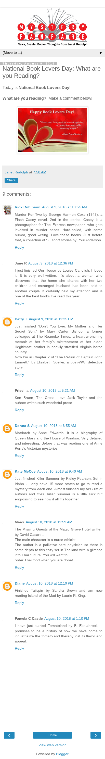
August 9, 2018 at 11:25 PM (51, 319)
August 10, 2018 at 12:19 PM (49, 583)
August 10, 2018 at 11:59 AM (49, 522)
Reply (19, 247)
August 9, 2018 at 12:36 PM (50, 263)
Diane (20, 583)
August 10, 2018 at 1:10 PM (66, 618)
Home (52, 735)
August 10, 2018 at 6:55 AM (53, 426)
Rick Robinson (28, 207)
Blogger (62, 754)
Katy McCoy (25, 471)
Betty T (21, 319)
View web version (52, 745)
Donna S (22, 426)
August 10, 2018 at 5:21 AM (52, 390)
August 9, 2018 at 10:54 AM (64, 207)
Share (11, 180)
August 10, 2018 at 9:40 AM (59, 471)
